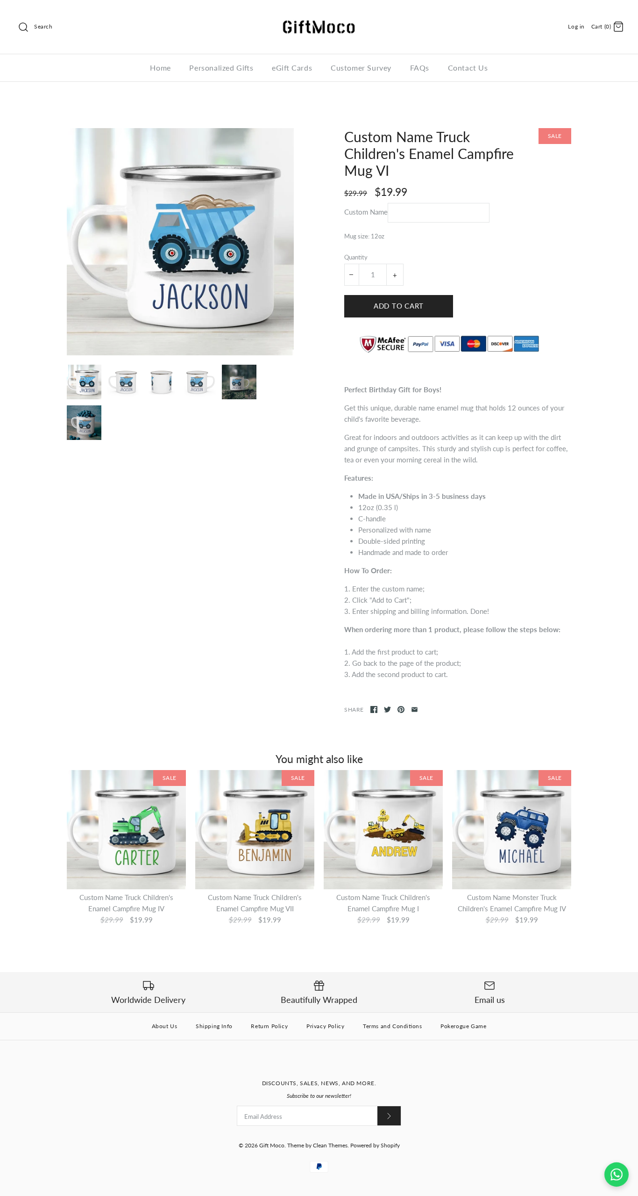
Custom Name (366, 212)
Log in (576, 26)
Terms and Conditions (392, 1026)
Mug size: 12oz (364, 236)
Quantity (356, 257)
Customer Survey (361, 67)
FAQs (419, 67)
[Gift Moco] (319, 15)
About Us (164, 1026)
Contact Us (468, 67)
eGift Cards (292, 67)
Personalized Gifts (221, 67)
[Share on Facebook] (373, 709)
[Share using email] (414, 709)
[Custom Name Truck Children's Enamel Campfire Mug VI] (180, 241)
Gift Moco (271, 1145)
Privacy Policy (325, 1026)
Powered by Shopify (375, 1145)
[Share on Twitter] (387, 709)
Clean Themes (330, 1145)
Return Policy (269, 1026)
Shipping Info (214, 1026)
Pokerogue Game (463, 1026)
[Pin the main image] (400, 709)
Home (160, 67)
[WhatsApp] (616, 1174)
